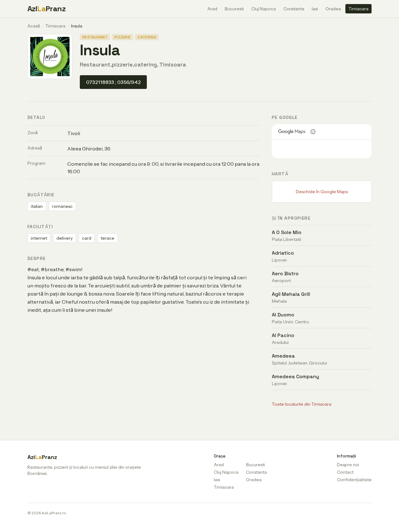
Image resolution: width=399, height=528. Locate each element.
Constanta (293, 9)
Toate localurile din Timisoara (301, 404)
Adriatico (283, 253)
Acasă (33, 26)
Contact (345, 472)
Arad (212, 9)
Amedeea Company (295, 376)
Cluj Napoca (263, 9)
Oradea (333, 9)
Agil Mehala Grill (291, 294)
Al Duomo (283, 314)
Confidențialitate (354, 479)
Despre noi (348, 464)
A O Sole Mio (286, 232)
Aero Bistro (285, 273)
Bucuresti (234, 9)
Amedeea (283, 356)
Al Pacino (283, 335)
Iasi (315, 9)
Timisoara (358, 9)
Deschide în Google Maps (322, 191)
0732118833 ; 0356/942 (113, 82)
